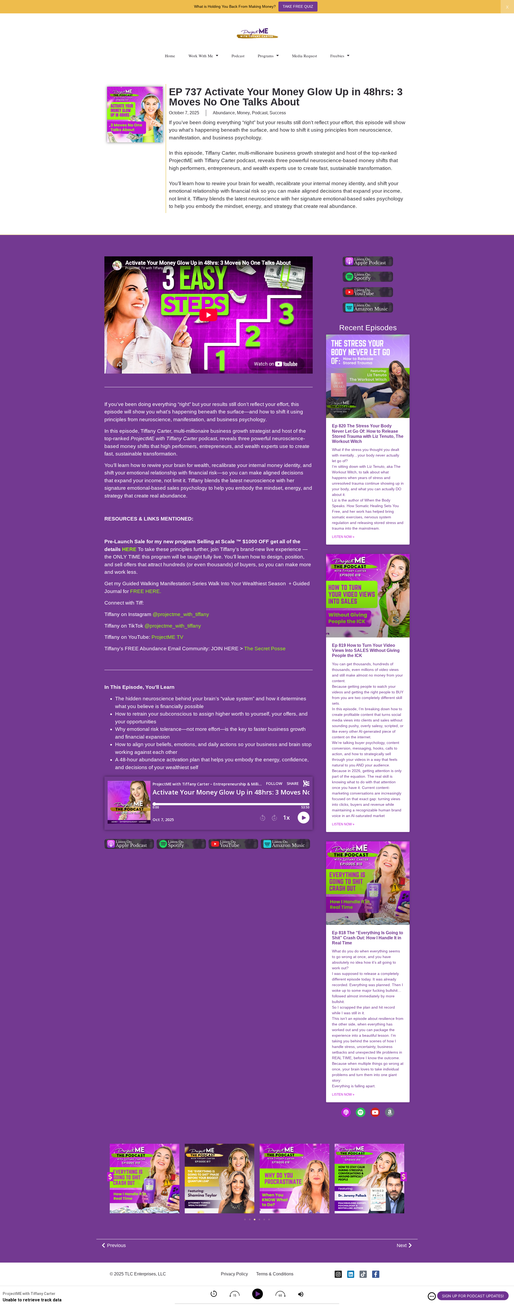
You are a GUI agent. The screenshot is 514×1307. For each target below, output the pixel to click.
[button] (110, 1176)
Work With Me (200, 55)
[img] (432, 1296)
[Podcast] (346, 1112)
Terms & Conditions (274, 1274)
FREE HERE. (145, 591)
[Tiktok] (363, 1274)
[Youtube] (375, 1112)
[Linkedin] (350, 1274)
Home (170, 55)
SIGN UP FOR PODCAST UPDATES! (473, 1296)
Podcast (238, 55)
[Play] (258, 1294)
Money (243, 113)
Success (278, 113)
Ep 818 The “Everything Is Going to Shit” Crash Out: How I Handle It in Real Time (367, 937)
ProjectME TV (167, 637)
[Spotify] (360, 1112)
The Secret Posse (265, 648)
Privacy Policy (234, 1274)
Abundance (224, 113)
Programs (266, 55)
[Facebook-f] (375, 1274)
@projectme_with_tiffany (181, 614)
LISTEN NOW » (343, 537)
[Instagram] (338, 1274)
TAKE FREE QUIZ (298, 6)
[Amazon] (389, 1112)
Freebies (337, 55)
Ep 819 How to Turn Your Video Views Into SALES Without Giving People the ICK (366, 650)
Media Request (304, 55)
